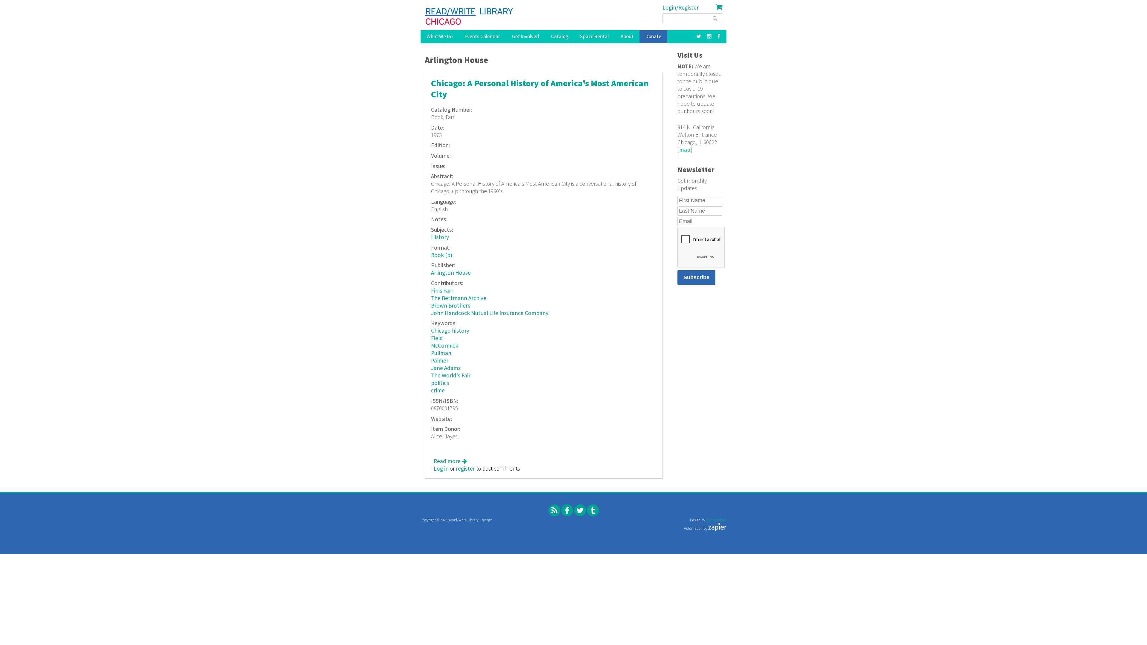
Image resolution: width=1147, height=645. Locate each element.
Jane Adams (446, 368)
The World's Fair (450, 376)
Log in (441, 469)
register (465, 469)
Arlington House (451, 273)
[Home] (469, 16)
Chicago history (450, 331)
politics (440, 383)
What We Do (440, 36)
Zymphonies (716, 520)
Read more (450, 461)
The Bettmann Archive (458, 298)
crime (438, 390)
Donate (653, 36)
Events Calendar (482, 36)
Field (437, 338)
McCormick (444, 346)
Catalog (559, 36)
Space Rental (594, 36)
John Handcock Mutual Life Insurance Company (489, 313)
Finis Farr (442, 291)
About (627, 36)
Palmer (439, 361)
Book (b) (441, 255)
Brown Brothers (450, 306)
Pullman (441, 353)
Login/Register (681, 8)
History (440, 237)
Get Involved (525, 36)
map (684, 150)
